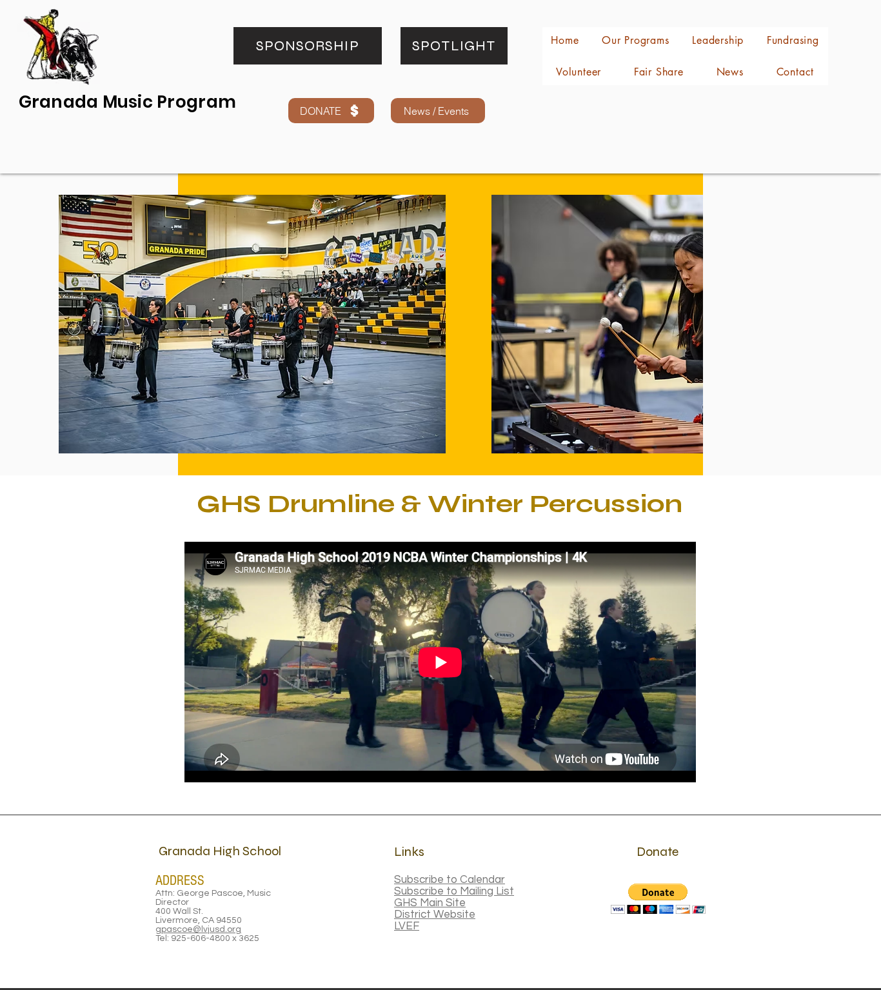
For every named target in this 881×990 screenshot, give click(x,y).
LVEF (406, 926)
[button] (658, 899)
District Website (434, 914)
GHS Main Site (430, 903)
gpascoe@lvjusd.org (198, 929)
